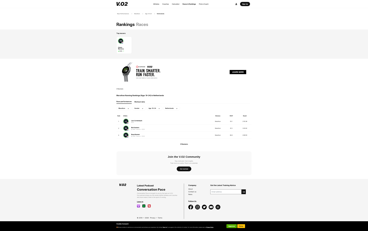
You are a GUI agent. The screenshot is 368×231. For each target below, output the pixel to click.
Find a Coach (204, 4)
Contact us (192, 192)
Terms (160, 218)
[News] (218, 207)
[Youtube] (211, 207)
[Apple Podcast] (139, 205)
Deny (241, 226)
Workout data (139, 102)
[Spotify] (144, 205)
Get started (184, 169)
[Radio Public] (150, 205)
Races (142, 24)
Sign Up (245, 4)
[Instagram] (197, 207)
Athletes (156, 4)
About (190, 189)
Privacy (152, 218)
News (190, 194)
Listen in (140, 202)
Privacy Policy (209, 227)
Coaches (165, 4)
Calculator (175, 4)
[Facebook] (191, 207)
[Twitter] (204, 207)
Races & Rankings (189, 4)
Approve (231, 226)
